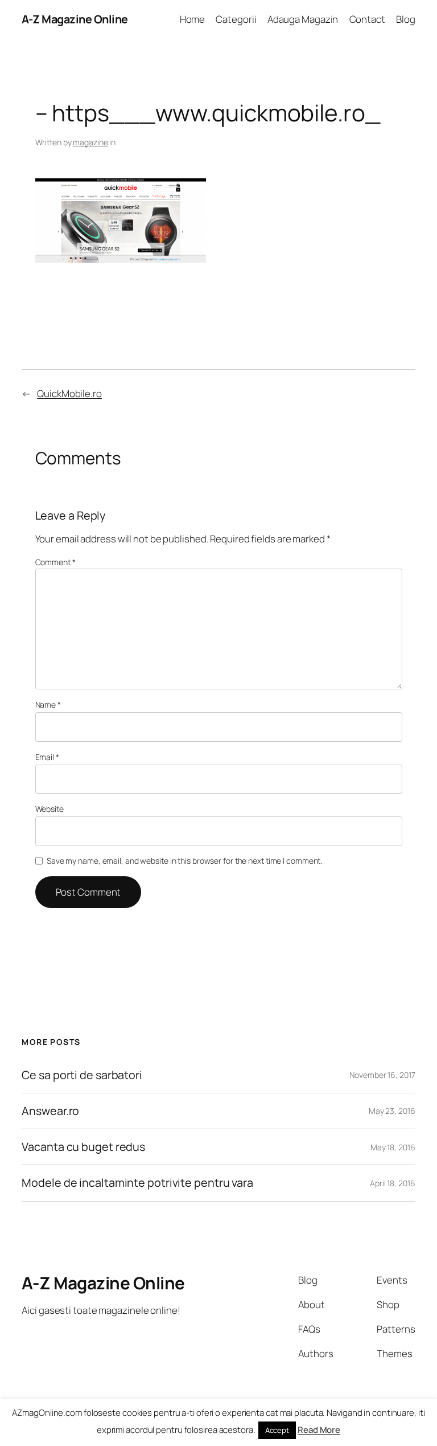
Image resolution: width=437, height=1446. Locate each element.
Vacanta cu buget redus (83, 1147)
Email (47, 756)
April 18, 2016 (392, 1183)
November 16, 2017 (382, 1074)
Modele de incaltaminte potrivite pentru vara (137, 1183)
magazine (90, 142)
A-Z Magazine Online (75, 19)
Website (49, 808)
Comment (55, 562)
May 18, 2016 (392, 1147)
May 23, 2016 (392, 1110)
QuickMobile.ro (69, 393)
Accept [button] (277, 1430)
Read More (319, 1430)
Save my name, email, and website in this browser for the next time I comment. (184, 860)
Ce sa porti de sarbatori (82, 1075)
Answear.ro (50, 1111)
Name (48, 704)
